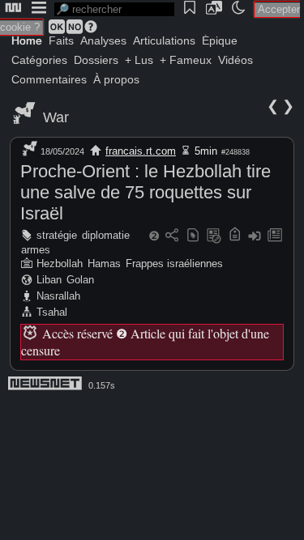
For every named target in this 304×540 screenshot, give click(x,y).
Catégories (39, 59)
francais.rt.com (140, 151)
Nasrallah (58, 296)
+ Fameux (186, 59)
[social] (172, 236)
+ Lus (139, 59)
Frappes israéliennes (174, 263)
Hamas (104, 263)
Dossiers (96, 59)
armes (35, 250)
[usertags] (193, 236)
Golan (80, 280)
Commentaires (49, 79)
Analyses (103, 40)
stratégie (56, 235)
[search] (114, 9)
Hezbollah (59, 263)
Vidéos (235, 59)
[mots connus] (234, 236)
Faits (61, 40)
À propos (116, 79)
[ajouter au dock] (254, 236)
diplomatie (106, 235)
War (56, 117)
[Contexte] (214, 236)
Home (26, 40)
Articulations (164, 40)
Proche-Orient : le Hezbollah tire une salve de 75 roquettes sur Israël (145, 192)
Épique (220, 40)
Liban (49, 280)
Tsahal (51, 312)
